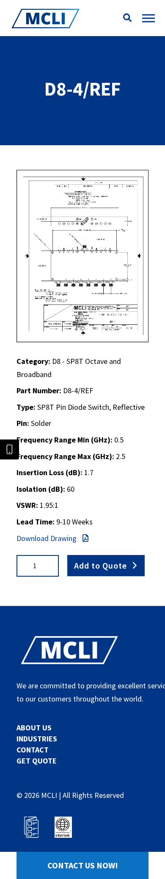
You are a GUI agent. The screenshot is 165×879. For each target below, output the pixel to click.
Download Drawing (47, 538)
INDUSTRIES (36, 739)
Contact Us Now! (82, 865)
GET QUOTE (36, 761)
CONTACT (32, 750)
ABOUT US (34, 727)
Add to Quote (100, 565)
